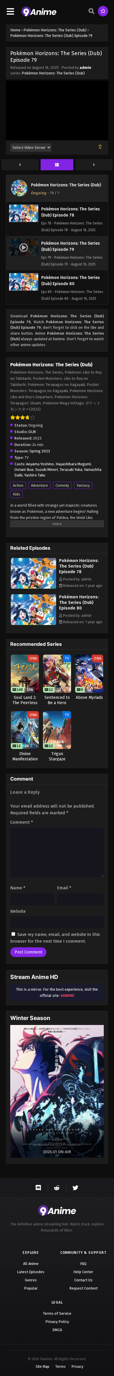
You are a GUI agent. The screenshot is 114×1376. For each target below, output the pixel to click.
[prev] (20, 165)
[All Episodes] (57, 165)
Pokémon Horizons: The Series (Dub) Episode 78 (79, 566)
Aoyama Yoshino (40, 464)
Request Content (83, 1288)
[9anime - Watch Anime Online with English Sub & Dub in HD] (39, 15)
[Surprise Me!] (103, 11)
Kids (16, 494)
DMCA (57, 1330)
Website (18, 911)
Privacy (77, 1366)
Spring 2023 (40, 451)
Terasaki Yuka (71, 469)
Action (18, 485)
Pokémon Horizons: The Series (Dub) (53, 73)
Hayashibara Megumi (73, 464)
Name (17, 887)
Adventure (39, 485)
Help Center (83, 1272)
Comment (21, 822)
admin (85, 67)
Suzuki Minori (46, 469)
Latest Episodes (30, 1272)
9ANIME (67, 995)
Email (64, 887)
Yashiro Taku (34, 475)
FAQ (83, 1263)
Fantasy (83, 485)
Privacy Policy (57, 1321)
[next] (94, 165)
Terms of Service (57, 1313)
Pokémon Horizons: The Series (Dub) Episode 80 (79, 602)
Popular (31, 1288)
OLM (32, 432)
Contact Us (83, 1280)
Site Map (42, 1366)
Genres (31, 1280)
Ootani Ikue (24, 469)
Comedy (62, 485)
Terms (60, 1366)
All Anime (31, 1263)
